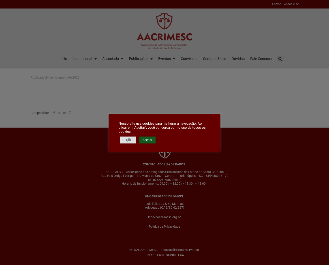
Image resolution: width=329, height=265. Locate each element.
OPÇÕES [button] (127, 140)
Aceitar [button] (147, 140)
